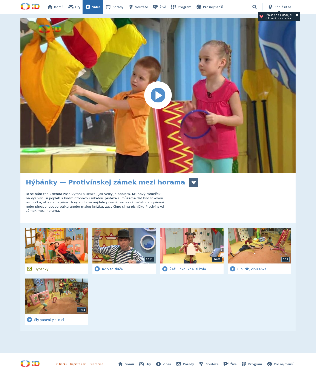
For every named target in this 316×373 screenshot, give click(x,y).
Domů (58, 7)
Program (184, 7)
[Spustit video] (158, 95)
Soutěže (141, 7)
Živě (163, 7)
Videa (96, 7)
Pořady (117, 7)
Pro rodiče (96, 364)
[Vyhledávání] (254, 7)
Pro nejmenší (213, 7)
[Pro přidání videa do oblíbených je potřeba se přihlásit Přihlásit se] (193, 182)
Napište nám (78, 364)
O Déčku (61, 364)
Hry (77, 7)
